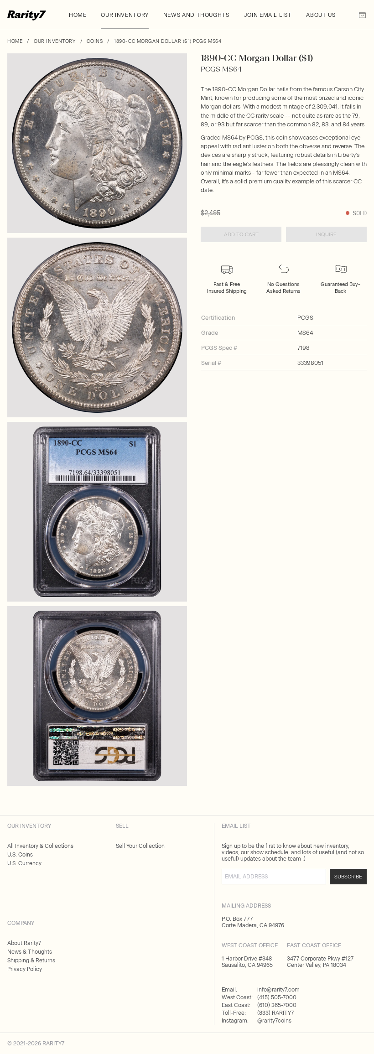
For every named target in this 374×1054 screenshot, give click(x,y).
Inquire (326, 234)
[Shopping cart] (362, 18)
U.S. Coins (20, 855)
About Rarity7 (24, 943)
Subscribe (348, 876)
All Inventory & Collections (40, 846)
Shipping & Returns (31, 960)
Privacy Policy (24, 969)
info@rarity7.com (278, 990)
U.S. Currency (24, 863)
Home (14, 41)
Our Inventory (54, 41)
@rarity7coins (274, 1021)
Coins (95, 41)
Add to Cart (241, 234)
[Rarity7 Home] (26, 18)
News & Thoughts (29, 952)
